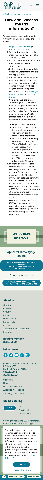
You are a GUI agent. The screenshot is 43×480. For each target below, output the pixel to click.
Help (5, 383)
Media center (9, 319)
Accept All (21, 464)
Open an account (16, 476)
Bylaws (6, 325)
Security (7, 312)
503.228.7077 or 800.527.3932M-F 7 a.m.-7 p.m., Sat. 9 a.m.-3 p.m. (21, 283)
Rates (6, 315)
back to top (33, 476)
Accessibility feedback (14, 390)
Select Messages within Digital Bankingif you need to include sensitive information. (22, 265)
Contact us (8, 380)
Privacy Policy (10, 322)
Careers (7, 309)
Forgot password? (25, 413)
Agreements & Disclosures (16, 329)
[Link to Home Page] (12, 5)
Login (9, 408)
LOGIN (29, 5)
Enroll (21, 407)
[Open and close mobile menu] (37, 5)
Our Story (8, 305)
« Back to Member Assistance (17, 14)
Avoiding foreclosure (13, 393)
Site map (7, 332)
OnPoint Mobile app (22, 49)
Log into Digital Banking (20, 46)
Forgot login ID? (24, 410)
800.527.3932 (10, 372)
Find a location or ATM (14, 387)
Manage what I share (21, 470)
